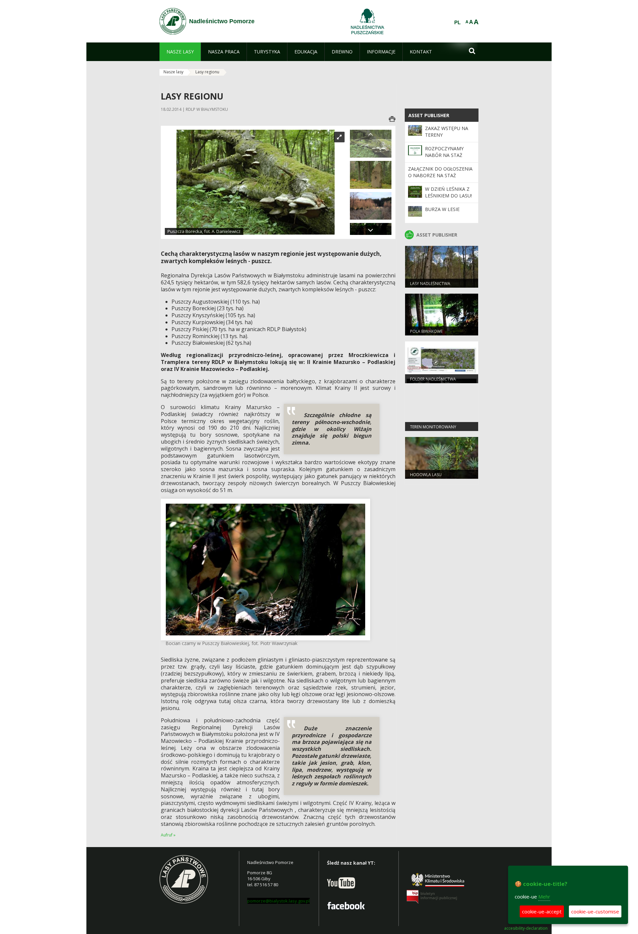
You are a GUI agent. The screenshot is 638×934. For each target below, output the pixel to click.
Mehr (544, 896)
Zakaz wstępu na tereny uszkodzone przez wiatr (449, 138)
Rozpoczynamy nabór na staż (444, 151)
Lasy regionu (207, 72)
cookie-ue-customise (595, 911)
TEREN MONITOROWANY (433, 427)
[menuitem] (180, 51)
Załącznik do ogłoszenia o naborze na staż (440, 172)
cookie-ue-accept (542, 911)
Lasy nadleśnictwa (430, 283)
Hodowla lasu (426, 474)
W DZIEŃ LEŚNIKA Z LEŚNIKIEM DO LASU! (448, 192)
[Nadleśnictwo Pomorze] (173, 21)
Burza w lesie (442, 209)
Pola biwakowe (426, 331)
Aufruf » (168, 835)
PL (457, 22)
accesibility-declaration (526, 928)
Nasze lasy (173, 72)
